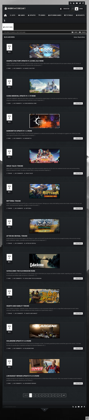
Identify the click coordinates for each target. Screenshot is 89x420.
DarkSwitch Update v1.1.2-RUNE (19, 131)
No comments (17, 68)
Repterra (28, 208)
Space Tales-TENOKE (14, 166)
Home (75, 37)
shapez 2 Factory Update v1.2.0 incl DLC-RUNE (25, 61)
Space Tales (29, 173)
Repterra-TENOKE (13, 201)
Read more (79, 68)
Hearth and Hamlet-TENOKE (17, 306)
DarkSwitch (27, 138)
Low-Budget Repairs (30, 383)
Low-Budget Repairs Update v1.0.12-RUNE (22, 376)
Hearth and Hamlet (31, 313)
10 (59, 395)
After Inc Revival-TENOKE (16, 236)
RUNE (9, 68)
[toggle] (87, 418)
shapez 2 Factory (29, 68)
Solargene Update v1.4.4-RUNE (18, 341)
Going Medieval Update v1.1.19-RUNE (21, 96)
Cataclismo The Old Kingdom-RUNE (20, 271)
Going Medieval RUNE (30, 103)
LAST (64, 395)
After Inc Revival (30, 243)
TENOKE (10, 173)
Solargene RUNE (29, 348)
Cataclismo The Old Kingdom (32, 278)
